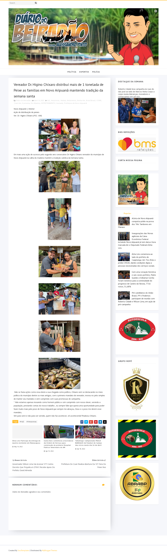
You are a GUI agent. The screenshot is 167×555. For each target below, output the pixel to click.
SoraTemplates (23, 550)
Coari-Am (17, 103)
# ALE (22, 421)
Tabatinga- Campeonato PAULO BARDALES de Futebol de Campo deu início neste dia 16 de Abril (88, 443)
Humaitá (59, 103)
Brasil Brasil (90, 100)
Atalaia (63, 100)
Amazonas (55, 100)
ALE (48, 100)
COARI (98, 100)
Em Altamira (35, 103)
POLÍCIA (96, 72)
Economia (26, 103)
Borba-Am (81, 100)
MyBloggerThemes (49, 550)
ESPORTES (84, 72)
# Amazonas (32, 421)
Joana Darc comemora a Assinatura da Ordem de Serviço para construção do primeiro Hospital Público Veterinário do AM (58, 444)
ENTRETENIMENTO (48, 103)
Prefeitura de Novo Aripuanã (75, 103)
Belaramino (71, 100)
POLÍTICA (71, 72)
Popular (127, 213)
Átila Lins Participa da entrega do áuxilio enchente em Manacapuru (26, 442)
